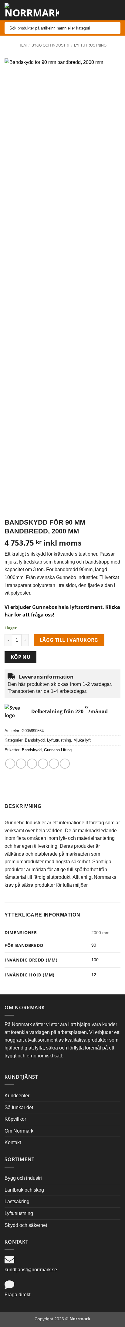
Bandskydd (35, 740)
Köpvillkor (15, 1119)
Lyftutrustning (90, 45)
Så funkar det (19, 1107)
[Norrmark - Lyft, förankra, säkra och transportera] (32, 10)
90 (93, 945)
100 (95, 959)
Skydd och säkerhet (26, 1225)
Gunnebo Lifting (58, 750)
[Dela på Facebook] (21, 764)
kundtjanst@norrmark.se (31, 1269)
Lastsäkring (17, 1201)
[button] (96, 10)
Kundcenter (17, 1095)
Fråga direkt (17, 1294)
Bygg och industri (50, 45)
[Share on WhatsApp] (10, 764)
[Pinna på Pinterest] (54, 764)
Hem (23, 45)
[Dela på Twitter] (32, 764)
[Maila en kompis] (43, 764)
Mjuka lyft (82, 740)
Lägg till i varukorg (69, 640)
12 (93, 974)
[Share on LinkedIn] (65, 764)
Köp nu (21, 657)
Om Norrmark (19, 1130)
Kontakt (13, 1142)
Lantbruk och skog (24, 1190)
